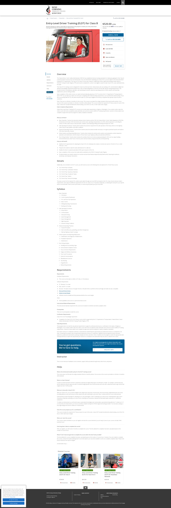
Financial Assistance (105, 496)
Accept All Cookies (13, 499)
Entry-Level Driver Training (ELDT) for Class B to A (90, 473)
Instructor (49, 85)
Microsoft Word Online (65, 291)
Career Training (77, 494)
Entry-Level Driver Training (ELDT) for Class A (67, 473)
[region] (13, 496)
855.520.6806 (49, 98)
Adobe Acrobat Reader (64, 293)
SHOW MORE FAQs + (62, 443)
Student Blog (114, 494)
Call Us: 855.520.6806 (118, 18)
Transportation (62, 18)
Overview (49, 74)
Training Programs (53, 18)
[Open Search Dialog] (123, 2)
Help (101, 497)
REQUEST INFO (118, 66)
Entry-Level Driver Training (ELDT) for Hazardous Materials (112, 474)
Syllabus (49, 80)
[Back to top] (85, 492)
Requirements (50, 82)
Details (48, 77)
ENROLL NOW (113, 35)
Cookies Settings (14, 503)
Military (102, 494)
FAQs (48, 88)
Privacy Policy (87, 504)
